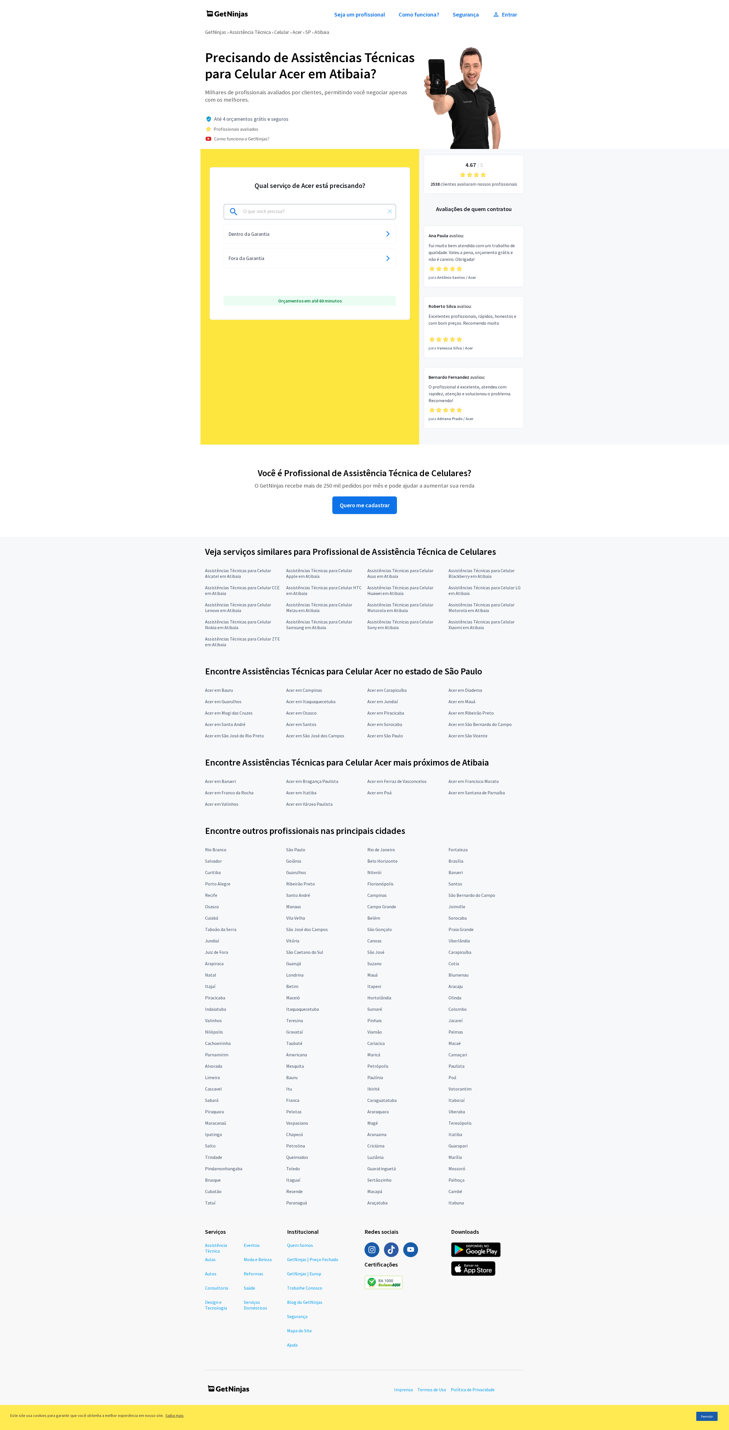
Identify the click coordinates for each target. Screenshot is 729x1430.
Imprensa (403, 1389)
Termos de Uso (431, 1389)
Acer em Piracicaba (385, 713)
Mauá (372, 975)
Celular (281, 32)
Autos (210, 1273)
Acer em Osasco (301, 713)
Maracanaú (215, 1123)
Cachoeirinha (218, 1043)
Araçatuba (377, 1203)
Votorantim (460, 1089)
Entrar (509, 14)
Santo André (298, 895)
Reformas (253, 1273)
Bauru (292, 1077)
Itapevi (374, 986)
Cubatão (213, 1191)
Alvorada (213, 1066)
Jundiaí (212, 941)
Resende (294, 1191)
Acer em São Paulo (385, 735)
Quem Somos (300, 1245)
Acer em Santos (301, 724)
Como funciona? (419, 14)
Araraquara (378, 1111)
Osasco (212, 906)
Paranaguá (296, 1203)
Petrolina (295, 1146)
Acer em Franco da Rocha (229, 792)
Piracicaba (215, 998)
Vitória (292, 941)
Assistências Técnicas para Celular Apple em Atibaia (319, 573)
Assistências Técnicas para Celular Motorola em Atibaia (400, 607)
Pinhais (374, 1020)
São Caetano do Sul (304, 952)
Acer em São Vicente (468, 735)
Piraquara (214, 1111)
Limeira (212, 1077)
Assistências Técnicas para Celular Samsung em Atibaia (319, 624)
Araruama (376, 1134)
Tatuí (210, 1203)
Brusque (213, 1180)
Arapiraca (214, 963)
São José (375, 952)
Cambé (455, 1191)
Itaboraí (456, 1100)
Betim (292, 986)
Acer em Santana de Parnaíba (477, 792)
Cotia (454, 963)
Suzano (374, 963)
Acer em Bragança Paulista (312, 781)
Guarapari (458, 1146)
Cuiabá (211, 918)
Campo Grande (381, 906)
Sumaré (374, 1009)
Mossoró (457, 1168)
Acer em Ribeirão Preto (471, 713)
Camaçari (458, 1054)
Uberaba (457, 1111)
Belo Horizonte (382, 861)
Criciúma (375, 1146)
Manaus (293, 906)
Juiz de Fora (216, 952)
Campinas (377, 895)
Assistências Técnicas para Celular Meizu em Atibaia (319, 607)
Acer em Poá (379, 792)
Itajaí (210, 986)
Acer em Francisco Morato (474, 781)
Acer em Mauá (462, 701)
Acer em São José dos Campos (315, 735)
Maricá (373, 1054)
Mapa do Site (299, 1330)
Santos (455, 884)
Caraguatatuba (382, 1100)
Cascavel (213, 1089)
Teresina (294, 1020)
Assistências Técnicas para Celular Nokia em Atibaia (238, 624)
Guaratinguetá (381, 1168)
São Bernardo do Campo (472, 895)
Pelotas (294, 1111)
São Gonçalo (379, 929)
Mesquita (295, 1066)
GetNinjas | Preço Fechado (312, 1259)
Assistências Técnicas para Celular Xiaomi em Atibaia (482, 624)
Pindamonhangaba (223, 1168)
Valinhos (213, 1020)
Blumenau (458, 975)
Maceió (293, 998)
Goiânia (293, 861)
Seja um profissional (359, 14)
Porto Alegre (217, 884)
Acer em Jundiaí (382, 701)
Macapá (374, 1191)
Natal (210, 975)
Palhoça (456, 1180)
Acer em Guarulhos (223, 701)
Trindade (213, 1157)
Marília (455, 1157)
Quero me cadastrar (365, 505)
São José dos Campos (307, 929)
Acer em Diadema (465, 690)
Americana (296, 1054)
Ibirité (373, 1089)
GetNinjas (215, 32)
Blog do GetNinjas (304, 1302)
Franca (292, 1100)
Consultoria (216, 1288)
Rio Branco (215, 849)
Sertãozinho (379, 1180)
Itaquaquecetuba (302, 1009)
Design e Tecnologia (216, 1305)
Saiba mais (174, 1415)
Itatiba (455, 1134)
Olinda (455, 998)
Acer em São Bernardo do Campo (480, 724)
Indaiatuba (215, 1009)
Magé (372, 1123)
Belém (373, 918)
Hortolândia (379, 998)
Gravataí (294, 1032)
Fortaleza (458, 849)
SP (308, 32)
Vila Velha (295, 918)
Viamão (374, 1032)
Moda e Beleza (258, 1259)
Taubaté (294, 1043)
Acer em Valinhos (221, 804)
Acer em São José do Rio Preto (234, 735)
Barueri (456, 872)
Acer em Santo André (225, 724)
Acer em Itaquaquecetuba (310, 701)
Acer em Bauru (219, 690)
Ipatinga (213, 1134)
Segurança (466, 14)
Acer (297, 32)
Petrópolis (377, 1066)
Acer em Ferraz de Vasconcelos (397, 781)
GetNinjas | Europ (304, 1273)
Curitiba (213, 872)
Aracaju (456, 986)
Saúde (249, 1288)
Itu (289, 1089)
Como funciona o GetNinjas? (241, 139)
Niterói (374, 872)
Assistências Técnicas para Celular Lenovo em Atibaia (238, 607)
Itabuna (456, 1203)
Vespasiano (297, 1123)
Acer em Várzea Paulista (309, 804)
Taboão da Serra (220, 929)
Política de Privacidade (473, 1389)
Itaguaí (293, 1180)
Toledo (293, 1168)
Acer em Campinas (304, 690)
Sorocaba (458, 918)
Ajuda (292, 1345)
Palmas (456, 1032)
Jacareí (455, 1020)
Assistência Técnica (250, 32)
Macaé (455, 1043)
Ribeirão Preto (300, 884)
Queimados (297, 1157)
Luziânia (375, 1157)
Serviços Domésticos (255, 1305)
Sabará (211, 1100)
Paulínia (375, 1077)
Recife (211, 895)
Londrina (295, 975)
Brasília (456, 861)
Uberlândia (459, 941)
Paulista (456, 1066)
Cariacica (376, 1043)
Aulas (210, 1259)
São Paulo (295, 849)
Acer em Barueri (220, 781)
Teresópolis (460, 1123)
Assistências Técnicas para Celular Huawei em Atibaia (400, 590)
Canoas (374, 941)
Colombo (458, 1009)
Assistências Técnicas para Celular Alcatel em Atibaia (238, 573)
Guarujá (293, 963)
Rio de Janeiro (381, 849)
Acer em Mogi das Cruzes (229, 713)
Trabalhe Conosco (304, 1288)
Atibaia (321, 32)
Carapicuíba (460, 952)
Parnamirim (216, 1054)
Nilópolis (214, 1032)
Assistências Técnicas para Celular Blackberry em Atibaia (482, 573)
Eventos (252, 1245)
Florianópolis (380, 884)
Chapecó (294, 1134)
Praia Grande (461, 929)
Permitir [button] (707, 1416)
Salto (210, 1146)
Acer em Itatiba (301, 792)
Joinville (457, 906)
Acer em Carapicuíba (387, 690)
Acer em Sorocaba (384, 724)
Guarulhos (296, 872)
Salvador (213, 861)
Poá (452, 1077)
